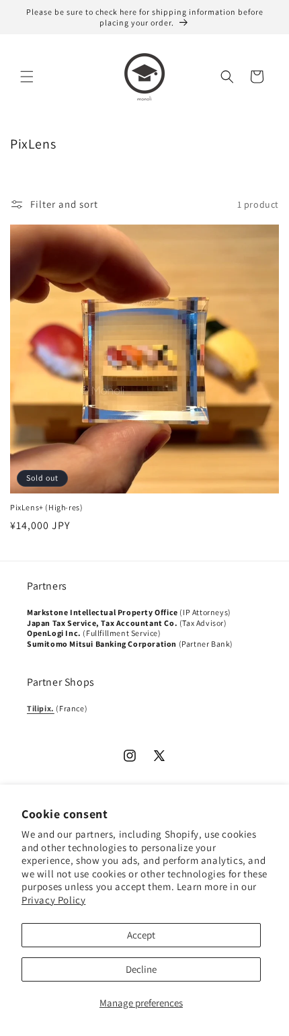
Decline (141, 969)
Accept (141, 934)
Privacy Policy (53, 899)
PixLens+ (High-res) (46, 507)
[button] (27, 76)
